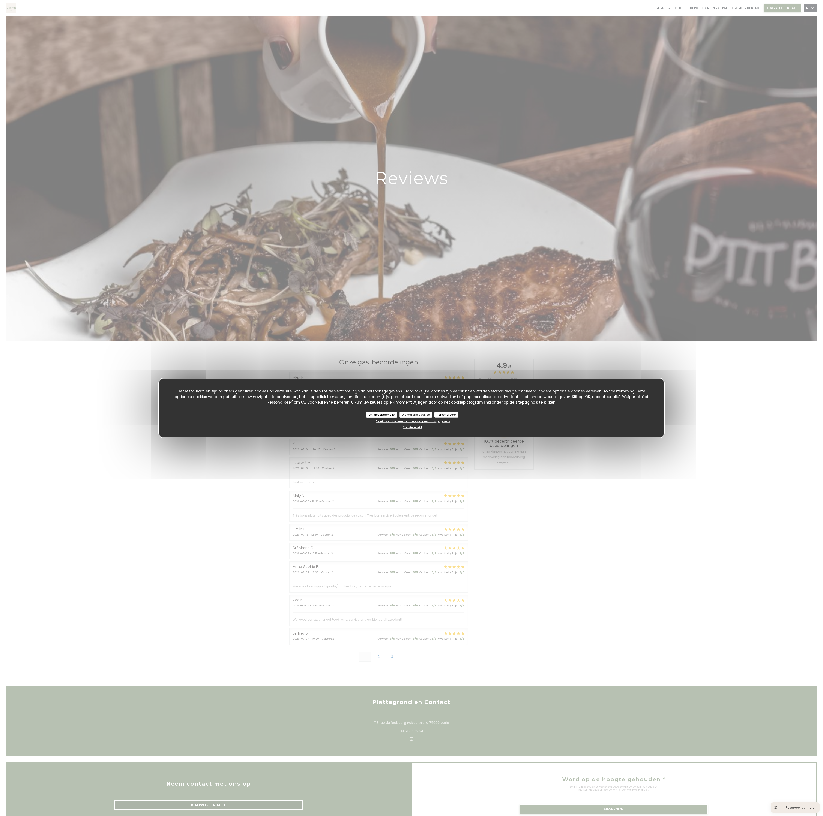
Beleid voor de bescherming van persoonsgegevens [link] (413, 421)
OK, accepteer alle (382, 414)
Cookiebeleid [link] (412, 427)
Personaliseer (446, 414)
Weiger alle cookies (416, 414)
